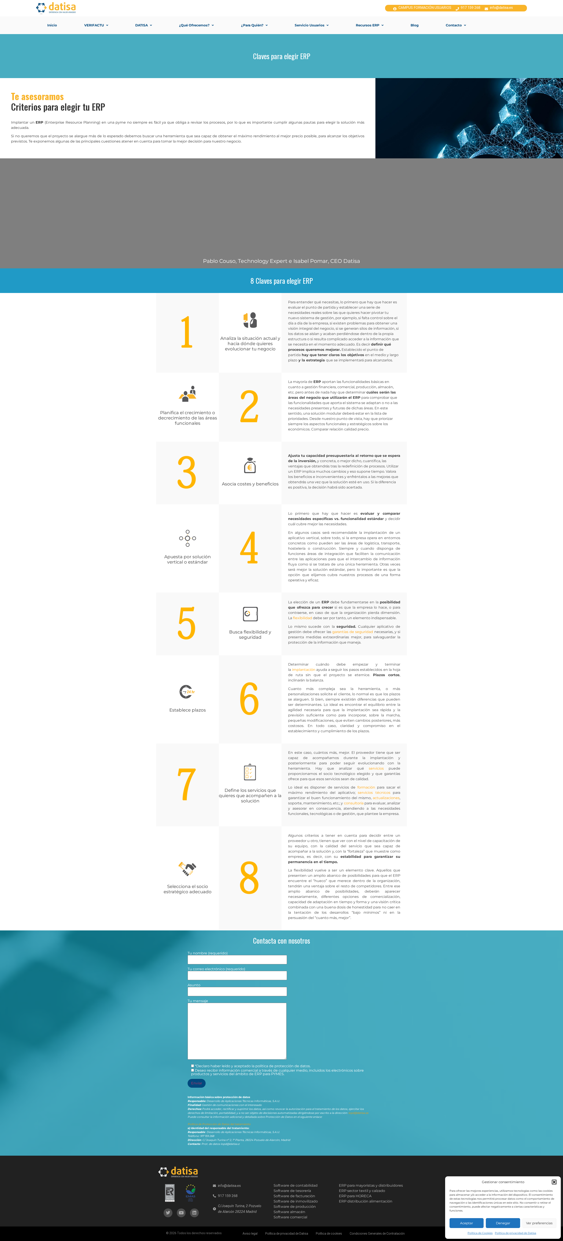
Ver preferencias (539, 1223)
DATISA (141, 25)
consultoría (354, 803)
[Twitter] (168, 1212)
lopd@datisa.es (358, 1113)
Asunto (194, 985)
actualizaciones (386, 798)
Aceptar (466, 1223)
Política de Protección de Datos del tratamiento (219, 1124)
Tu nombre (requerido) (208, 953)
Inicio (52, 25)
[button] (554, 1182)
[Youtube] (181, 1212)
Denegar (503, 1223)
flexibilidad (303, 618)
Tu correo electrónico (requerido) (216, 969)
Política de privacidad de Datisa (515, 1233)
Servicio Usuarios (309, 25)
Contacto (454, 25)
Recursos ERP (367, 25)
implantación (303, 670)
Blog (415, 25)
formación (366, 787)
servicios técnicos (374, 793)
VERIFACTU (94, 25)
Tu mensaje (198, 1001)
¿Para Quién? (252, 25)
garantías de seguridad (353, 632)
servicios (376, 768)
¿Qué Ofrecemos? (194, 25)
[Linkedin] (194, 1212)
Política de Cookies (480, 1233)
